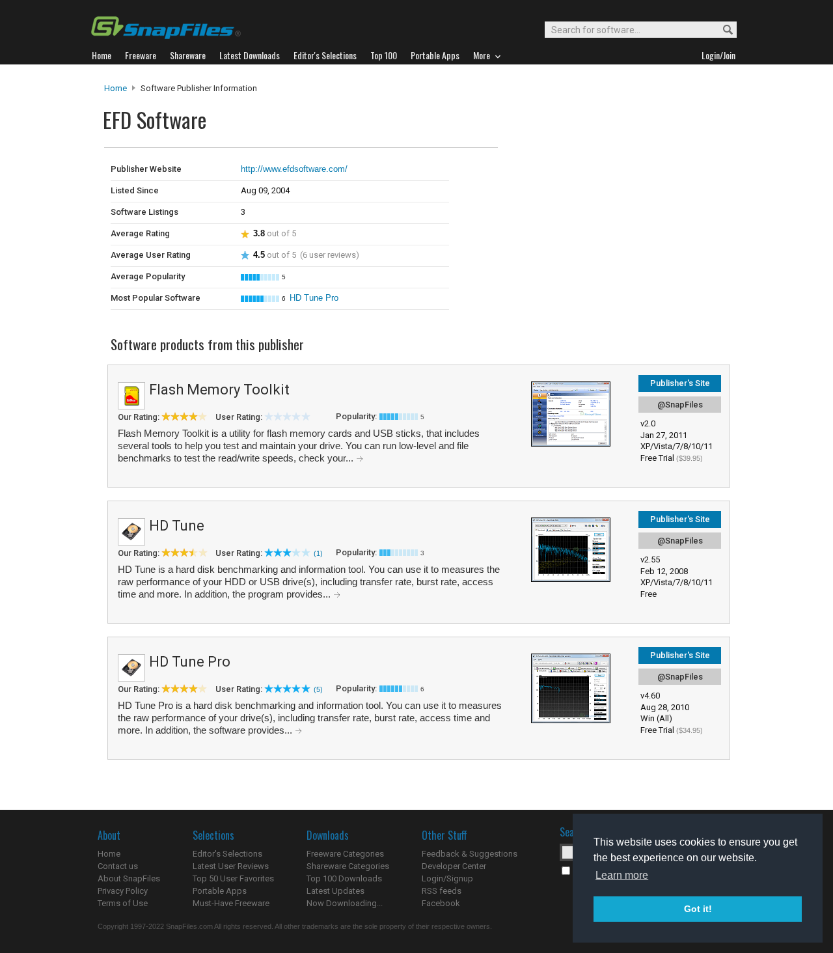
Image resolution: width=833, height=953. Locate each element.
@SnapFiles (680, 404)
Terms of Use (123, 903)
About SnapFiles (129, 878)
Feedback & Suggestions (469, 854)
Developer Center (454, 866)
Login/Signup (447, 878)
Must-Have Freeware (231, 903)
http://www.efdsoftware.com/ (294, 169)
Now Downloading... (345, 903)
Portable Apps (220, 891)
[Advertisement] (586, 174)
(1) (318, 553)
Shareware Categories (348, 866)
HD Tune (176, 526)
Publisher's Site (680, 383)
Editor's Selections (227, 854)
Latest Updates (335, 891)
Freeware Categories (345, 854)
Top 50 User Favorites (233, 878)
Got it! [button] (698, 909)
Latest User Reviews (231, 866)
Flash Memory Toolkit (219, 389)
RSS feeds (441, 891)
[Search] (722, 30)
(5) (318, 689)
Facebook (441, 903)
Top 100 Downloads (344, 878)
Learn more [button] (621, 875)
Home (115, 88)
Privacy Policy (123, 891)
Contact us (118, 866)
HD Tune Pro (314, 298)
